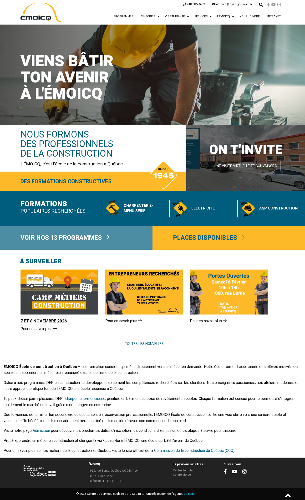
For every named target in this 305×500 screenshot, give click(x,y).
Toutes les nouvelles (144, 343)
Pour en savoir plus (36, 329)
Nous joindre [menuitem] (249, 16)
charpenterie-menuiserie (85, 399)
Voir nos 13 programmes (61, 237)
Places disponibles (206, 237)
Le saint (189, 493)
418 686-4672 (104, 476)
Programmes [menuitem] (123, 16)
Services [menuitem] (201, 16)
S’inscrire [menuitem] (148, 16)
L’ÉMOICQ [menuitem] (223, 16)
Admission (41, 431)
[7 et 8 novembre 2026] (59, 292)
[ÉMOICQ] (41, 12)
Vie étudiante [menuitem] (175, 16)
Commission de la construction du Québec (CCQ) (194, 451)
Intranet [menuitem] (274, 16)
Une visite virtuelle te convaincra (245, 165)
